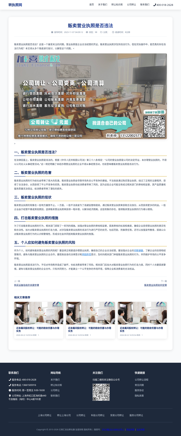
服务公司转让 (136, 415)
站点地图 (141, 429)
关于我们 (102, 4)
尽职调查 (138, 250)
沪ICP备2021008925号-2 (113, 429)
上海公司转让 (44, 415)
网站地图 (130, 429)
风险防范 (86, 254)
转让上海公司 (64, 415)
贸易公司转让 (117, 415)
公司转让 (131, 4)
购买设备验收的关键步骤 (26, 285)
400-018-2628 (164, 4)
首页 (91, 4)
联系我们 (144, 4)
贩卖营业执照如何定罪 (155, 285)
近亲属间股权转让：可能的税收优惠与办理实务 (37, 329)
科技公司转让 (98, 415)
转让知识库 (117, 4)
